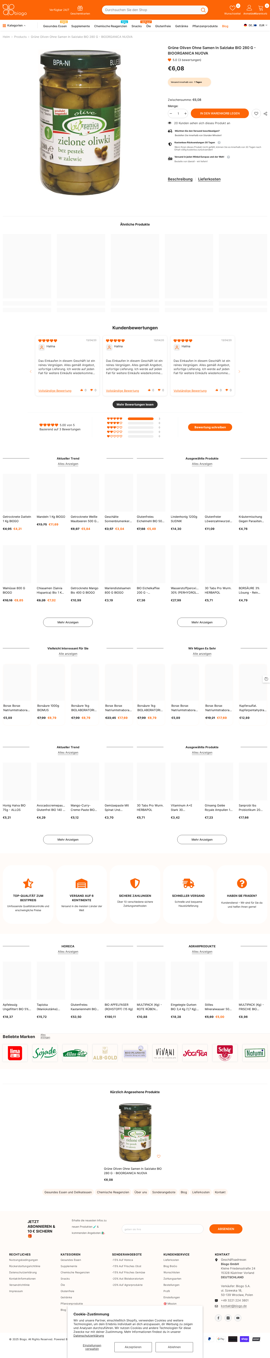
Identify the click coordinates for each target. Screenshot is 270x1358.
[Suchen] (155, 10)
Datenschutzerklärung (88, 1335)
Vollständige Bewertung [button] (54, 390)
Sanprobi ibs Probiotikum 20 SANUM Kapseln (250, 808)
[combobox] (150, 10)
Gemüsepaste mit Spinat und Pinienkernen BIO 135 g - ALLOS (117, 808)
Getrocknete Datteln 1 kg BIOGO (17, 519)
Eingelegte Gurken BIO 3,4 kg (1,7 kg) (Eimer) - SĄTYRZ (183, 1007)
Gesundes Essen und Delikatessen (68, 1192)
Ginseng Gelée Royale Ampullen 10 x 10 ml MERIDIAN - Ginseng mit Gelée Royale (218, 808)
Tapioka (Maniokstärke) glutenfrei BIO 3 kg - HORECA (50, 1007)
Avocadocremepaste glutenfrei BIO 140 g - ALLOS (51, 808)
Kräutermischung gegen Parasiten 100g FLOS (250, 519)
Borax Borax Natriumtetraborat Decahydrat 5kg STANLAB (117, 708)
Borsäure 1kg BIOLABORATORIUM (85, 708)
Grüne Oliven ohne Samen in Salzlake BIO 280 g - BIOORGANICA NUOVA (133, 1171)
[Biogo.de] (15, 1053)
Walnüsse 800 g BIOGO (14, 590)
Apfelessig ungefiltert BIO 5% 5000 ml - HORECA (16, 1007)
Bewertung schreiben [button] (210, 427)
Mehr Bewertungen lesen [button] (135, 404)
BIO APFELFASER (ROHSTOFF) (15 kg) (119, 1007)
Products (20, 37)
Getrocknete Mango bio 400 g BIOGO (84, 590)
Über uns (140, 1192)
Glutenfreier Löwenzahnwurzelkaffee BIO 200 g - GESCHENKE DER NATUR (219, 519)
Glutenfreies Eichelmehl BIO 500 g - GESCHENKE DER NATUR (150, 519)
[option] (80, 123)
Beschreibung (180, 179)
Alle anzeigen (68, 653)
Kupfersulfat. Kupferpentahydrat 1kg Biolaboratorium (252, 708)
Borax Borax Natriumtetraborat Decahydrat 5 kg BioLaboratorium (218, 708)
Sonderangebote (163, 1192)
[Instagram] (228, 1317)
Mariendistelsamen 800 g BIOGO (118, 590)
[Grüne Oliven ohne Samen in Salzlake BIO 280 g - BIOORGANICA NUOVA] (135, 1133)
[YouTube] (237, 1317)
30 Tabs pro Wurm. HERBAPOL (218, 590)
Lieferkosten (209, 179)
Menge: (173, 106)
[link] (256, 113)
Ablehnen (174, 1347)
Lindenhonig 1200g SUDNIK (184, 519)
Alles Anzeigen (68, 464)
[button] (170, 60)
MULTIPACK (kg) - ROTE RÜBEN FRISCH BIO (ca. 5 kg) (149, 1007)
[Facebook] (218, 1317)
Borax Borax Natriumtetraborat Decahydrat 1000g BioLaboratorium (184, 708)
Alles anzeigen (45, 1036)
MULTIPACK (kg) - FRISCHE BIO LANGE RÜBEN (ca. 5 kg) (252, 1007)
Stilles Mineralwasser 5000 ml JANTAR (219, 1007)
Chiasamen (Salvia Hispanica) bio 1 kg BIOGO (50, 590)
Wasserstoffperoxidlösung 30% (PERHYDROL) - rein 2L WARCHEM (185, 590)
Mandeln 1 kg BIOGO (51, 516)
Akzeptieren (133, 1347)
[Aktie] (264, 113)
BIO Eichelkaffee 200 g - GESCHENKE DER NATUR (149, 590)
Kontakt (220, 1192)
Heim (6, 37)
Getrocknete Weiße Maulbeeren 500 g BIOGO (84, 519)
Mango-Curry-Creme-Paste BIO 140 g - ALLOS (83, 808)
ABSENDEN (226, 1229)
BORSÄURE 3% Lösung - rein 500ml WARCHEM (251, 590)
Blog (184, 1192)
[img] (47, 341)
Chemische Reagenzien (113, 1192)
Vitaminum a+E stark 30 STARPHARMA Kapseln (181, 808)
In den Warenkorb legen (220, 113)
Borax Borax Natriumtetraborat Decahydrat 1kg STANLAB (15, 708)
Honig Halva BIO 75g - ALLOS (14, 808)
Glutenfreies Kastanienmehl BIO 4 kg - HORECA (85, 1007)
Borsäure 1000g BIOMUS (48, 708)
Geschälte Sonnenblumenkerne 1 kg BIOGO (119, 519)
